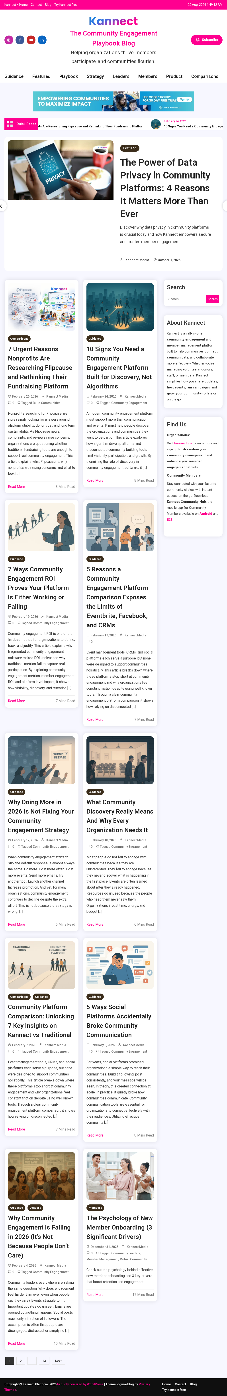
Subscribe (210, 40)
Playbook (68, 76)
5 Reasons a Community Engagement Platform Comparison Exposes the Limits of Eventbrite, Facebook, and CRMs (117, 597)
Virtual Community (133, 1259)
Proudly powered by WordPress (80, 1384)
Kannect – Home (16, 4)
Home (166, 1384)
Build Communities (47, 403)
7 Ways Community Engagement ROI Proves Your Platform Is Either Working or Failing (38, 588)
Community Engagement (129, 403)
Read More (16, 487)
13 (44, 1361)
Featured (41, 76)
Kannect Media (137, 260)
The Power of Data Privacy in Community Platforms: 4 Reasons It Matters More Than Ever (165, 188)
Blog (48, 4)
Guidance (13, 76)
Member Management (102, 1259)
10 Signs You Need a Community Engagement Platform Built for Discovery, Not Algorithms (119, 367)
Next (58, 1361)
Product (174, 76)
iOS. (170, 520)
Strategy (95, 76)
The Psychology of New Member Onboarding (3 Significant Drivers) (119, 1227)
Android (206, 514)
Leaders (121, 76)
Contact (36, 4)
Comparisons (204, 76)
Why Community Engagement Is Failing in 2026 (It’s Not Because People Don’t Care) (39, 1236)
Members (147, 76)
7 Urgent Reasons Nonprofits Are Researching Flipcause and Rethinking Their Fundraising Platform (40, 367)
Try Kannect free (66, 4)
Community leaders (126, 1253)
